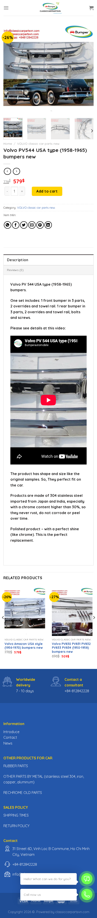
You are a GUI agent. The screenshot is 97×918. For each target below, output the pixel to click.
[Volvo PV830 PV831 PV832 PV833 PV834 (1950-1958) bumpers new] (72, 611)
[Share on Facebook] (15, 225)
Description (17, 260)
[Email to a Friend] (32, 225)
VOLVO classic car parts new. (38, 143)
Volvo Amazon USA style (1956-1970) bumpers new (24, 646)
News (7, 743)
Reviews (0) (15, 270)
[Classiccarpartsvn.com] (50, 8)
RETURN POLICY (16, 826)
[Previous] (11, 70)
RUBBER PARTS (15, 766)
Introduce (11, 732)
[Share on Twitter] (24, 225)
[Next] (86, 70)
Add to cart (47, 191)
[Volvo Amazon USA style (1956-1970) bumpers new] (25, 611)
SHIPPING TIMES (16, 815)
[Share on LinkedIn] (48, 225)
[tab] (48, 259)
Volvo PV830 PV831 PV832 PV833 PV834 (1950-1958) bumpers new (71, 647)
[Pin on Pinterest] (40, 225)
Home (7, 143)
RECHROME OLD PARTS (22, 792)
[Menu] (6, 7)
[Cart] (91, 8)
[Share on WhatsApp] (7, 225)
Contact (10, 737)
